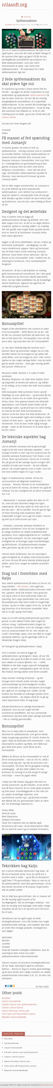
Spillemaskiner (11, 1043)
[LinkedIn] (11, 986)
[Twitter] (8, 986)
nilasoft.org (14, 4)
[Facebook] (6, 986)
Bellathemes (47, 1085)
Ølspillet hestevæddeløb (14, 1017)
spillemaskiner (37, 95)
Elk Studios (23, 586)
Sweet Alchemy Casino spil (15, 1010)
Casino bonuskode (11, 1001)
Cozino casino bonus (12, 1007)
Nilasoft (44, 25)
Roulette (6, 998)
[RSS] (14, 986)
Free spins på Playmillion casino (18, 1014)
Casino (27, 17)
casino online (9, 117)
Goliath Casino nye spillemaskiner (19, 1004)
